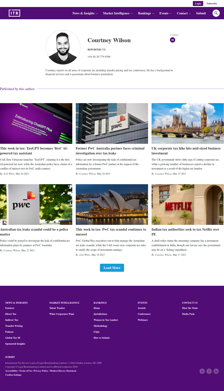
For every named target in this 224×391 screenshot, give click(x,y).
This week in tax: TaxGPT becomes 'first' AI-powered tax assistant (34, 151)
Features (9, 308)
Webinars (143, 320)
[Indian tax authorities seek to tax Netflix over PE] (188, 204)
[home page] (23, 13)
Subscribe (212, 3)
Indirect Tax (11, 320)
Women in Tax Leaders (106, 320)
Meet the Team (190, 308)
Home (97, 308)
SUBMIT (10, 357)
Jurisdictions (100, 314)
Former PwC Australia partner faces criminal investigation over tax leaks (110, 151)
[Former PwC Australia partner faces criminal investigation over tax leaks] (112, 123)
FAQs (96, 332)
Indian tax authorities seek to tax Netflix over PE (185, 232)
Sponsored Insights (15, 343)
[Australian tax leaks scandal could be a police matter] (36, 204)
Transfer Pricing (14, 326)
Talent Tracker (57, 308)
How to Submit (102, 338)
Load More (112, 267)
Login (198, 3)
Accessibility (11, 370)
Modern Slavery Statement (63, 370)
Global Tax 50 (12, 338)
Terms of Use (25, 370)
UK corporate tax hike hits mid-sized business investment (186, 151)
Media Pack (188, 314)
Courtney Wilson (87, 173)
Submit (201, 13)
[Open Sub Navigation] (96, 13)
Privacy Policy (41, 370)
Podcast (9, 332)
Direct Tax (10, 314)
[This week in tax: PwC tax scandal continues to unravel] (112, 204)
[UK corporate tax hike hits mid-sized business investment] (188, 123)
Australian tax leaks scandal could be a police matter (34, 232)
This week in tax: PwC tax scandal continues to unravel (111, 232)
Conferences (144, 314)
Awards (142, 308)
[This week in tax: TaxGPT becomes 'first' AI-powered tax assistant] (36, 123)
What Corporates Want (61, 314)
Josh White (9, 173)
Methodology (100, 326)
